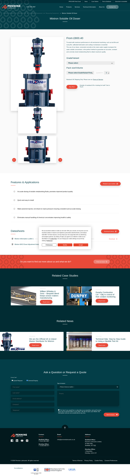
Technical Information (89, 7)
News (86, 1)
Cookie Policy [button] (53, 238)
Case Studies (94, 1)
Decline (65, 245)
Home (61, 7)
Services (77, 7)
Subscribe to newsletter (121, 1)
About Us (101, 7)
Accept (81, 245)
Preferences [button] (49, 240)
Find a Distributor (106, 1)
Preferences (49, 245)
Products (69, 7)
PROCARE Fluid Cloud (75, 1)
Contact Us (112, 7)
